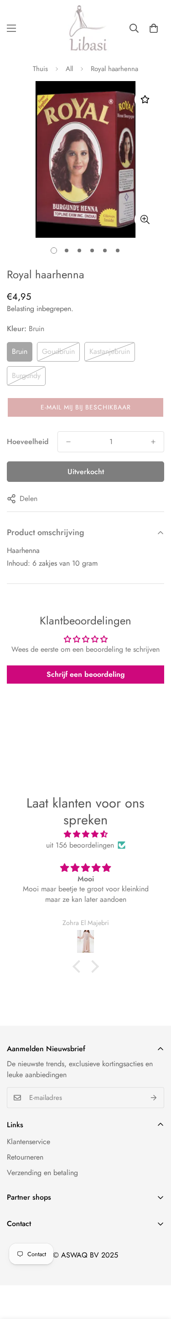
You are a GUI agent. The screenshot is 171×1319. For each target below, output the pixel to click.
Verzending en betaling (42, 1172)
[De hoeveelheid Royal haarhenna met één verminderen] (68, 442)
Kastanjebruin (109, 351)
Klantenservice (28, 1141)
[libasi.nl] (86, 28)
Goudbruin (58, 351)
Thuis (40, 69)
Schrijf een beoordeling (86, 674)
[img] (85, 834)
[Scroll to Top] (154, 1271)
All (69, 69)
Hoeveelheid (27, 441)
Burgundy (26, 375)
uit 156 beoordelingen (80, 845)
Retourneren (25, 1157)
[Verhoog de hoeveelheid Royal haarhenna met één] (153, 442)
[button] (153, 28)
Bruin (19, 351)
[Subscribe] (154, 1097)
